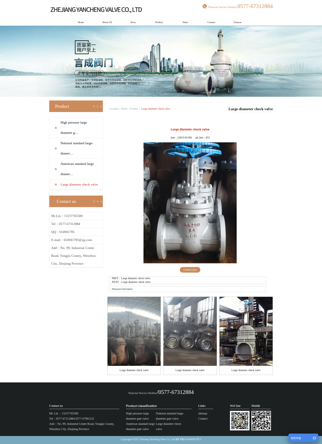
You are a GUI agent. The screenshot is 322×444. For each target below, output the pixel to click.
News (133, 22)
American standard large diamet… (77, 169)
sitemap (202, 413)
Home (81, 22)
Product (159, 22)
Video (185, 22)
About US (107, 22)
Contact (211, 22)
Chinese (237, 22)
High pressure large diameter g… (74, 128)
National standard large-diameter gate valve (170, 416)
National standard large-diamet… (77, 148)
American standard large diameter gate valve (140, 426)
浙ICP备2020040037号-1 (188, 439)
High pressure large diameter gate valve (137, 416)
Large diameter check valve (79, 184)
